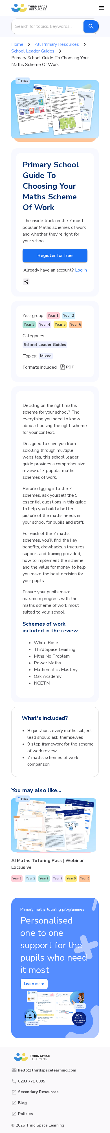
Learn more (34, 983)
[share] (26, 281)
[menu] (101, 8)
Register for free (55, 255)
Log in (81, 270)
